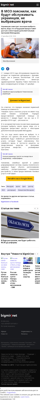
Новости (4, 334)
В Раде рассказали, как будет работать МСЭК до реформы (18, 241)
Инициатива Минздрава (26, 190)
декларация (11, 190)
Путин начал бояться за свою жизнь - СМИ (4, 277)
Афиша (3, 331)
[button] (35, 208)
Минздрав (10, 186)
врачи (18, 186)
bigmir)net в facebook (9, 202)
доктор (30, 186)
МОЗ (3, 190)
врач (24, 186)
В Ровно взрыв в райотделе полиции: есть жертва (28, 271)
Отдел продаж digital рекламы (26, 365)
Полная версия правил (9, 384)
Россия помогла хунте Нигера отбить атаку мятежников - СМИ (15, 279)
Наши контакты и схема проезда (13, 354)
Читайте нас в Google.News (20, 178)
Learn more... (25, 397)
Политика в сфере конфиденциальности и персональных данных (17, 361)
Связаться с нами (7, 356)
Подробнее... (12, 392)
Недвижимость (26, 331)
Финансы (24, 334)
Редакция (30, 354)
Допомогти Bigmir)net (20, 100)
